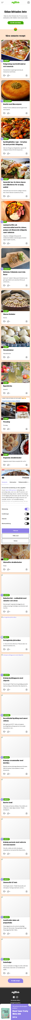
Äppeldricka (7, 386)
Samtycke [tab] (4, 482)
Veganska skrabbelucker (12, 458)
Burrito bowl (7, 803)
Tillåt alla (15, 530)
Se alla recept (15, 981)
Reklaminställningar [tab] (24, 482)
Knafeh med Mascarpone (12, 104)
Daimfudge (7, 962)
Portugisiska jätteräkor (12, 640)
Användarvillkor (15, 1000)
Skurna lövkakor (9, 314)
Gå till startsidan (15, 23)
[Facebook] (14, 997)
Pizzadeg (6, 422)
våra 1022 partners (11, 490)
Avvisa (15, 540)
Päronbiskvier (8, 350)
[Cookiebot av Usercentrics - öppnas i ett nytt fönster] (22, 478)
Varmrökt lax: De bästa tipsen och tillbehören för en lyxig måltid (14, 184)
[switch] (27, 514)
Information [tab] (13, 482)
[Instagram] (17, 997)
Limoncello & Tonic (10, 882)
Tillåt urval (15, 535)
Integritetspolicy (16, 1002)
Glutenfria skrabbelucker (12, 562)
